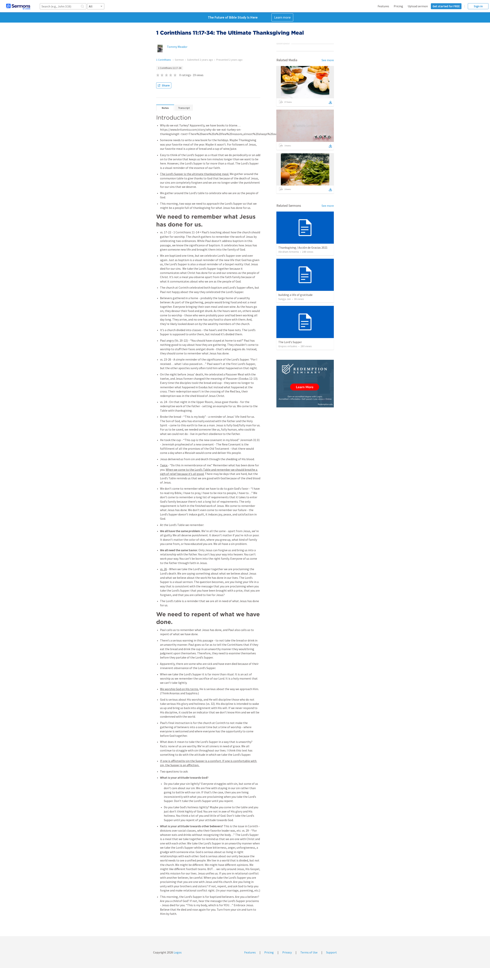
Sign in (478, 6)
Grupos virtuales (287, 346)
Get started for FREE (446, 6)
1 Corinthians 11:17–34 (169, 68)
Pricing (398, 6)
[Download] (330, 102)
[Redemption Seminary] (305, 383)
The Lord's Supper (290, 342)
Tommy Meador (177, 47)
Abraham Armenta (288, 251)
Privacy (287, 952)
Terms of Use (309, 952)
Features (383, 6)
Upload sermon (418, 6)
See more (328, 60)
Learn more (282, 17)
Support (331, 952)
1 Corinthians (164, 59)
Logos (177, 952)
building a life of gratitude (295, 295)
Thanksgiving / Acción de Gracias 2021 (302, 247)
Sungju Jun (284, 299)
